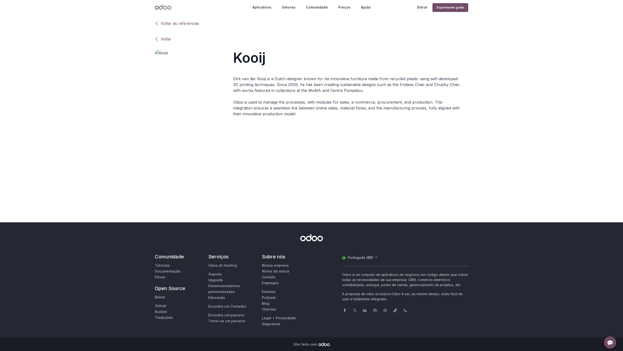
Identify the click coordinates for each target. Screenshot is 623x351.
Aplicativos (261, 7)
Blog (265, 303)
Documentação (168, 271)
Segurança (271, 324)
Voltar (166, 39)
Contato (268, 277)
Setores (288, 7)
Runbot (161, 312)
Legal (266, 318)
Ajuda (366, 7)
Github (160, 306)
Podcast (269, 297)
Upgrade (215, 280)
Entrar (422, 7)
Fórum (160, 277)
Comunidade (317, 7)
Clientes (269, 309)
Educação (216, 297)
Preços (344, 7)
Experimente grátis (450, 7)
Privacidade (286, 318)
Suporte (215, 274)
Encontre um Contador (227, 306)
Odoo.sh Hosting (222, 265)
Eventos (268, 292)
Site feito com (305, 344)
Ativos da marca (275, 271)
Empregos (270, 283)
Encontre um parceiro (226, 315)
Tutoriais (162, 265)
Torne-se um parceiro (226, 321)
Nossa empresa (275, 265)
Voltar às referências (180, 23)
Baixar (160, 297)
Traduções (164, 317)
